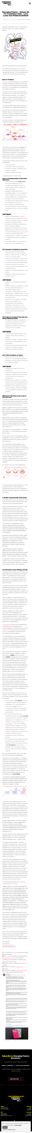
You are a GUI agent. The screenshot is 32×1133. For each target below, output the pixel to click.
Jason (3, 943)
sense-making (7, 643)
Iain (9, 943)
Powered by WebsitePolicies (8, 1129)
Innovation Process (21, 19)
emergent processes (18, 517)
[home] (7, 3)
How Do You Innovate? (5, 1109)
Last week (5, 81)
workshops (15, 952)
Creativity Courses (4, 1114)
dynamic (22, 216)
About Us (29, 1113)
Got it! (5, 1127)
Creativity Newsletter (4, 1107)
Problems (28, 19)
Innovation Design (28, 1115)
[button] (29, 3)
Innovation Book (3, 1113)
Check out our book (22, 970)
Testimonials (29, 1114)
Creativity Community (4, 1108)
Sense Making (13, 19)
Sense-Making (6, 624)
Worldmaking (6, 19)
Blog (30, 1107)
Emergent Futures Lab (8, 945)
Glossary (30, 1108)
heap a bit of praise (9, 957)
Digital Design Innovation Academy (7, 1115)
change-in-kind (21, 231)
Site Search (29, 1109)
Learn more (18, 1125)
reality (4, 421)
